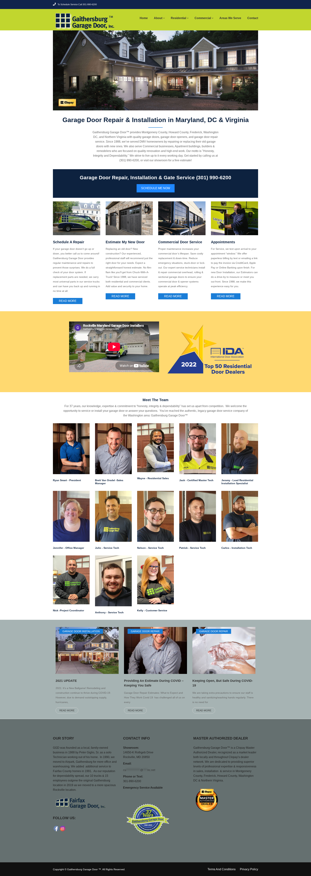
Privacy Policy (249, 869)
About (158, 18)
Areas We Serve (230, 18)
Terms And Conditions (222, 869)
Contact (252, 18)
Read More (67, 300)
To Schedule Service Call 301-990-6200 (77, 4)
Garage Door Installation (81, 631)
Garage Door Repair (145, 631)
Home (144, 18)
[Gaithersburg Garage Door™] (76, 21)
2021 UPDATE (66, 681)
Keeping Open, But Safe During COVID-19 (222, 683)
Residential (178, 18)
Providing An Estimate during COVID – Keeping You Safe (154, 683)
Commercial (203, 18)
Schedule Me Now (155, 188)
